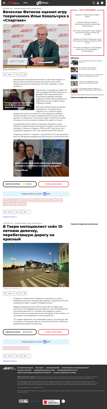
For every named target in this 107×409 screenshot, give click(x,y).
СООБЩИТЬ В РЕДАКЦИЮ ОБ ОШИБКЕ (64, 372)
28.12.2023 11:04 (7, 8)
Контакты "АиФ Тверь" (24, 370)
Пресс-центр (39, 368)
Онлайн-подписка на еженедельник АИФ (75, 368)
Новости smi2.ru (10, 217)
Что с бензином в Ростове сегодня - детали (91, 61)
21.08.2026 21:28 (8, 223)
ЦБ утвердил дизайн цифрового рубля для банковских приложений (90, 89)
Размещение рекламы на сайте (44, 370)
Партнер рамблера (35, 401)
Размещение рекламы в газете (67, 370)
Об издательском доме (25, 368)
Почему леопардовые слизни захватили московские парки (88, 82)
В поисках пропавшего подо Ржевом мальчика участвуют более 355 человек (87, 32)
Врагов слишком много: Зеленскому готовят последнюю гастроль (91, 75)
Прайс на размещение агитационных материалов (34, 372)
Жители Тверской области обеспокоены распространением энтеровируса (87, 24)
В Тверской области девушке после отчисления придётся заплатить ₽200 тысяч (87, 41)
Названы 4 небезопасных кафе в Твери (87, 16)
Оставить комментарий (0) (53, 184)
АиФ (19, 69)
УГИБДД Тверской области (12, 288)
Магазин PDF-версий (52, 368)
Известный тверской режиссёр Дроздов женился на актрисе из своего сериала (38, 164)
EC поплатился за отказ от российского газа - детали (87, 68)
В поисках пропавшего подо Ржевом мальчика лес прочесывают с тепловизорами (87, 49)
